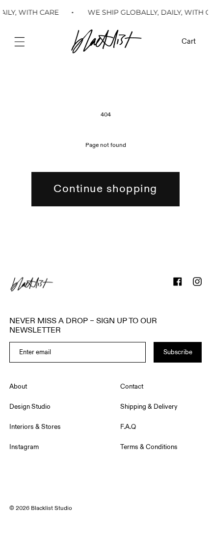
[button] (19, 42)
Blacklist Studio (51, 508)
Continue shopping (105, 189)
